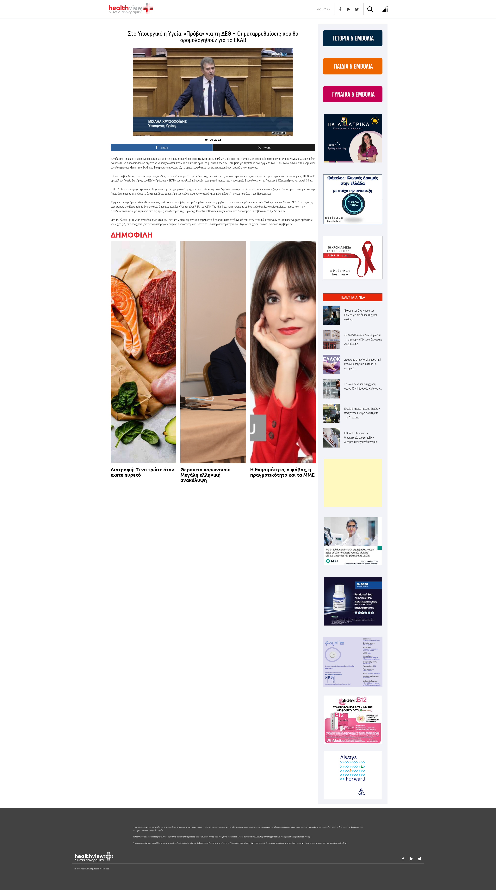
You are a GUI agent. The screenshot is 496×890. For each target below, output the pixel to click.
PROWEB (105, 869)
